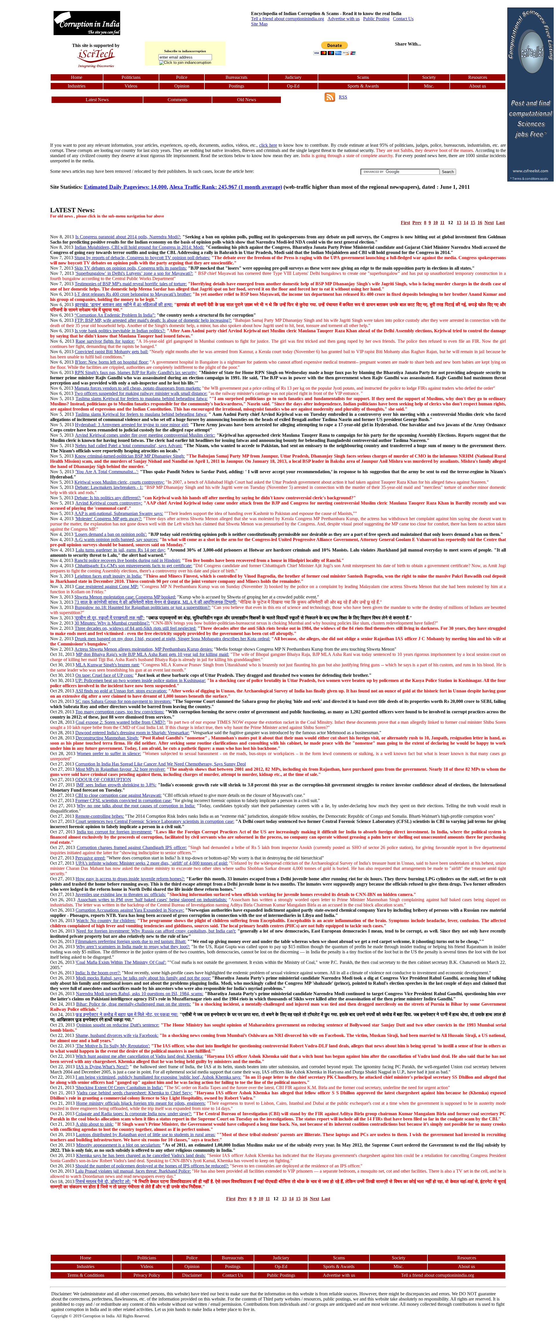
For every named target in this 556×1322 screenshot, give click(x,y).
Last (500, 222)
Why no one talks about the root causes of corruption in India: (136, 805)
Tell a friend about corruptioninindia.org (287, 18)
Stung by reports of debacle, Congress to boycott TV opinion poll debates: (142, 257)
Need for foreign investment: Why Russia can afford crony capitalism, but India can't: (156, 931)
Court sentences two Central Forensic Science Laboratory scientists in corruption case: (155, 821)
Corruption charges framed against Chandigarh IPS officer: (132, 847)
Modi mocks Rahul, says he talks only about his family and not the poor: (143, 977)
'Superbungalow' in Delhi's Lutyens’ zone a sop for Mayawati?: (134, 273)
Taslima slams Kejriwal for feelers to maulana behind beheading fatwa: (142, 398)
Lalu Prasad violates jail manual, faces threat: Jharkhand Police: (133, 1171)
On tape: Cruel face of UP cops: (104, 675)
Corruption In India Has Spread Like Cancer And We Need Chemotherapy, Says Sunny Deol (160, 763)
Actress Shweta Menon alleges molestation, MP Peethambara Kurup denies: (143, 649)
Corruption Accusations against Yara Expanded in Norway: (130, 910)
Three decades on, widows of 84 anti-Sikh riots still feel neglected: (136, 628)
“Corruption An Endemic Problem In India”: (115, 315)
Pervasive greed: (90, 857)
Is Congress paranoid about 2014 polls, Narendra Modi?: (128, 236)
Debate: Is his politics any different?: (107, 497)
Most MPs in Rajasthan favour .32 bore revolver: (120, 769)
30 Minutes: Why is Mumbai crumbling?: (112, 623)
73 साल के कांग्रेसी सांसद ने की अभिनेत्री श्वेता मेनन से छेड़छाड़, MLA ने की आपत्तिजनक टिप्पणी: (155, 602)
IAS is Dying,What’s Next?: (102, 1066)
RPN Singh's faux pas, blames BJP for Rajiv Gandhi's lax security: (136, 372)
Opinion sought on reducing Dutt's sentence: (117, 1024)
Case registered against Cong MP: (106, 586)
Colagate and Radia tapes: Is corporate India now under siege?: (134, 1113)
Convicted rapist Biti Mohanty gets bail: (111, 351)
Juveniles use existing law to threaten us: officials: (120, 894)
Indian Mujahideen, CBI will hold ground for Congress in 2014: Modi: (139, 247)
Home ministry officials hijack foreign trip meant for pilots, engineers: (141, 1103)
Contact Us (403, 18)
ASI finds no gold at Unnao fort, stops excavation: (121, 690)
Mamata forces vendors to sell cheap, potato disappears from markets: (137, 388)
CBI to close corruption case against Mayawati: (118, 795)
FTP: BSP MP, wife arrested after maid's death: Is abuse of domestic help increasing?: (153, 320)
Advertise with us (344, 18)
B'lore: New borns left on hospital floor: (112, 362)
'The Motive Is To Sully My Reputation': (113, 1045)
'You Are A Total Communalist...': (106, 471)
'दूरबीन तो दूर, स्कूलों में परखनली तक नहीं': (109, 617)
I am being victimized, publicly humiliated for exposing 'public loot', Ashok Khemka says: (158, 1077)
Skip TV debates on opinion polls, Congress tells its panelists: (130, 268)
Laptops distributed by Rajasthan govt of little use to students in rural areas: (145, 1134)
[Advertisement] (25, 95)
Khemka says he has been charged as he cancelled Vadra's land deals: (141, 1155)
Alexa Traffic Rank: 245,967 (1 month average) (225, 187)
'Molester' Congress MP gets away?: (108, 518)
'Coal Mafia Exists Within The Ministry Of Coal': (121, 962)
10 (435, 222)
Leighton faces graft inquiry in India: (108, 576)
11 (442, 222)
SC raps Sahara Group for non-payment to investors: (123, 701)
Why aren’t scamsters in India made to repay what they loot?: (133, 946)
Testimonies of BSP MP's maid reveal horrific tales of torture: (131, 283)
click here (268, 145)
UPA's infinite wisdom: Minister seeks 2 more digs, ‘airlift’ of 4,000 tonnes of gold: (152, 863)
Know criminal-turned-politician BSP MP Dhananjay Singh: (130, 456)
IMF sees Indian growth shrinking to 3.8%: (116, 784)
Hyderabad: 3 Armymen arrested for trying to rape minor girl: (132, 424)
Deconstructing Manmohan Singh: (107, 737)
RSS (343, 97)
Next (489, 222)
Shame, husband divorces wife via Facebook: (117, 1035)
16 (480, 222)
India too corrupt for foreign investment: (114, 831)
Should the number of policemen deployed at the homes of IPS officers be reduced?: (152, 1165)
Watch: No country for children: (106, 920)
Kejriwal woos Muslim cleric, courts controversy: (119, 482)
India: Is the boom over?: (98, 972)
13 (459, 222)
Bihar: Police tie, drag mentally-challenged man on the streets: (133, 1004)
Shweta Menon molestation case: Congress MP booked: (125, 596)
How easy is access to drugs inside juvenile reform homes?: (130, 878)
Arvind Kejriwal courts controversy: (108, 502)
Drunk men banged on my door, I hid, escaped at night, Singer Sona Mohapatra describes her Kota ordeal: (172, 638)
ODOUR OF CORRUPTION (103, 779)
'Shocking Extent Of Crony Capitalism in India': (119, 1087)
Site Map (259, 23)
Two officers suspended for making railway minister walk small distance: (140, 393)
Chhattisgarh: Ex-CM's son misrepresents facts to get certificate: (133, 565)
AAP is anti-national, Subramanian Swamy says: (118, 513)
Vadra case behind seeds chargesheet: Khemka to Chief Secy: (135, 1092)
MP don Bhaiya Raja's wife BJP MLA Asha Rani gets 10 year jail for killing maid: (152, 654)
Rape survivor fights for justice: (105, 341)
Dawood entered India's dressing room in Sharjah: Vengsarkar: (132, 732)
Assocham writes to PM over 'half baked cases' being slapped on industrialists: (152, 899)
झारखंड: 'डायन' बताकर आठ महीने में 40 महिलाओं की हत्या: (124, 304)
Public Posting (376, 18)
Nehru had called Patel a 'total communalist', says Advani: (128, 445)
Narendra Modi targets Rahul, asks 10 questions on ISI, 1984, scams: (140, 993)
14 (466, 222)
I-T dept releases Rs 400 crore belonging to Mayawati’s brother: (132, 294)
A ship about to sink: (95, 1124)
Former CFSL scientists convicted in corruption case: (123, 800)
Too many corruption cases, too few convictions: (119, 711)
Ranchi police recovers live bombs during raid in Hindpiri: (127, 560)
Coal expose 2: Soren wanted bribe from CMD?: (120, 722)
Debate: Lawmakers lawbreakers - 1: (109, 487)
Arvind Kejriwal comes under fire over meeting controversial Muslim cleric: (145, 435)
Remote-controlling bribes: (99, 816)
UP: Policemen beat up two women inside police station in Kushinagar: (140, 680)
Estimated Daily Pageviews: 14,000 (125, 187)
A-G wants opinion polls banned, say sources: (116, 539)
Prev (417, 222)
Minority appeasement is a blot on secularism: (118, 1145)
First (405, 222)
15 (473, 222)
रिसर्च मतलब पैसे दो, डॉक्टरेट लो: (103, 1181)
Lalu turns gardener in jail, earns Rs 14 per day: (121, 549)
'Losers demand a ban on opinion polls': (110, 534)
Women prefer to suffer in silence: (109, 753)
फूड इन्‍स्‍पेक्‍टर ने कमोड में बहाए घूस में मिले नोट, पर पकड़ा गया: (127, 1014)
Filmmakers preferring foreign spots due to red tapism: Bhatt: (130, 941)
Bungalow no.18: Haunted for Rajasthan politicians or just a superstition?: (143, 607)
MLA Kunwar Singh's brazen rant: (108, 664)
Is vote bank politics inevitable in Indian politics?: (120, 330)
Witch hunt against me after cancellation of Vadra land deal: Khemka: (139, 1056)
